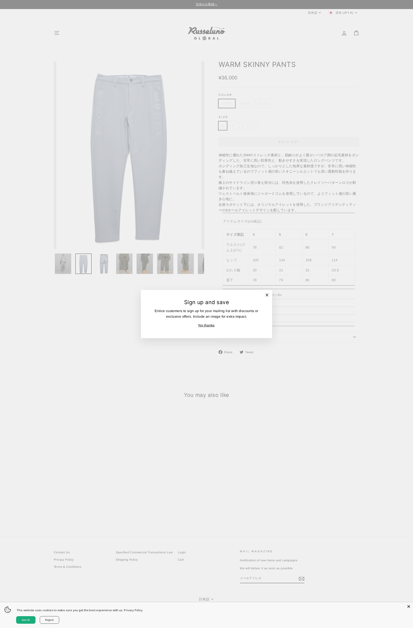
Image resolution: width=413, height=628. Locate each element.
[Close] (409, 606)
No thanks (206, 325)
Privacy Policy (133, 610)
